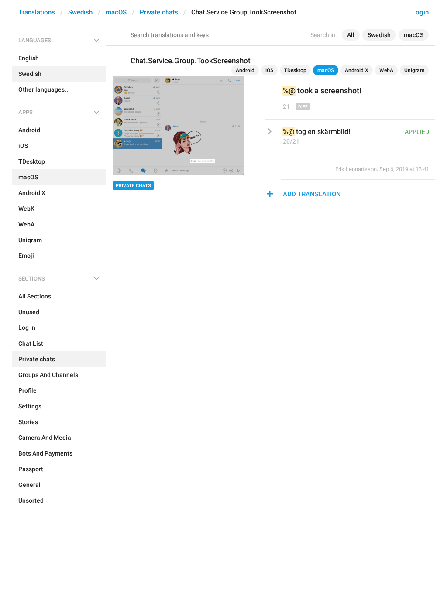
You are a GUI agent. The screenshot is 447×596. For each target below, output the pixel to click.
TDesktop (295, 70)
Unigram (414, 70)
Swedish (80, 12)
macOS (116, 12)
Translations (36, 12)
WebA (386, 70)
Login (420, 12)
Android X (356, 70)
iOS (269, 70)
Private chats (159, 12)
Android (245, 70)
